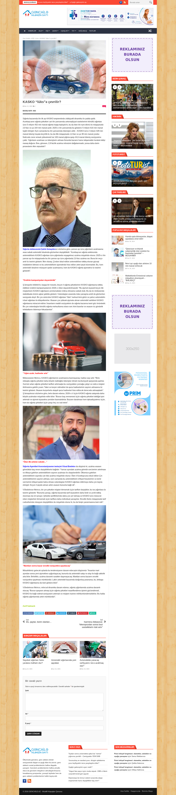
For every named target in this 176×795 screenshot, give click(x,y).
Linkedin (62, 613)
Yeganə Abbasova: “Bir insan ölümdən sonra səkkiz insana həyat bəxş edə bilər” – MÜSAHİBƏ (131, 143)
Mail (93, 613)
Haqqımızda (135, 791)
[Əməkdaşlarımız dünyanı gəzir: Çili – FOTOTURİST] (132, 173)
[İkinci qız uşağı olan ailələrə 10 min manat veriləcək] (118, 266)
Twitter (40, 613)
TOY (73, 31)
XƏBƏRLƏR (32, 31)
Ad (26, 714)
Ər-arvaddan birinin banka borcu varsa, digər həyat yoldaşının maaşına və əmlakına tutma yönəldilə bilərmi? (132, 219)
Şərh (27, 690)
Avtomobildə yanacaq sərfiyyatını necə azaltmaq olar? (91, 663)
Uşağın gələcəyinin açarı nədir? (80, 767)
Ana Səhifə (26, 38)
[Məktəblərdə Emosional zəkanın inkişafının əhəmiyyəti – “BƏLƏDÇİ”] (118, 279)
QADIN (54, 31)
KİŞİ (47, 31)
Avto (37, 38)
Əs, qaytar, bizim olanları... (38, 621)
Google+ (51, 613)
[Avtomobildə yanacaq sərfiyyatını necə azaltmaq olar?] (93, 649)
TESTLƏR (92, 31)
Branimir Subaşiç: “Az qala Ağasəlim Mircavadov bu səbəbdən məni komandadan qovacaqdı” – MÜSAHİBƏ (132, 105)
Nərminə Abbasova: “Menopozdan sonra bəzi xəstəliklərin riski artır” (91, 623)
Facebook (29, 613)
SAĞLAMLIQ (83, 31)
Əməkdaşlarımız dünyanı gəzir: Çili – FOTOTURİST (131, 182)
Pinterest (83, 613)
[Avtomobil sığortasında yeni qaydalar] (64, 649)
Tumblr (72, 613)
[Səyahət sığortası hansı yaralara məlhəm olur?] (36, 649)
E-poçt (28, 723)
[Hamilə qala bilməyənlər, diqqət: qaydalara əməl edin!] (118, 239)
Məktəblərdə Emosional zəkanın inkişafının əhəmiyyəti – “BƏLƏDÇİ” (139, 278)
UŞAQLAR (64, 31)
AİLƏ (40, 31)
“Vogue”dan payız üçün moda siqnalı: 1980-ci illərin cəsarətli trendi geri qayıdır (78, 2)
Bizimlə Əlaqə (147, 791)
